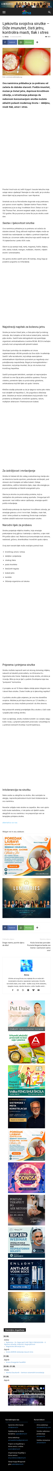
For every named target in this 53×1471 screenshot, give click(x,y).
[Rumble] (24, 990)
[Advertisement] (26, 148)
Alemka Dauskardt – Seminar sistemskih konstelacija (25, 1372)
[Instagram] (19, 990)
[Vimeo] (34, 990)
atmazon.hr (41, 1436)
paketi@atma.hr (18, 1464)
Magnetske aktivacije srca (15, 1346)
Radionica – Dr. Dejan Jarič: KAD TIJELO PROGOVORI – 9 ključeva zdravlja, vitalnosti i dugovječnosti (25, 1343)
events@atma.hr (14, 1449)
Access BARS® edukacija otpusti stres (19, 1352)
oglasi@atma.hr (21, 1434)
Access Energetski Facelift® (16, 1362)
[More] (37, 42)
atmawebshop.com (44, 1427)
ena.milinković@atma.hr (17, 1458)
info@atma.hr (13, 1427)
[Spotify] (29, 990)
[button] (4, 12)
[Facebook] (14, 990)
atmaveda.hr (41, 1442)
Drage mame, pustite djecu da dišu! (13, 944)
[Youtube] (39, 990)
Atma (7, 37)
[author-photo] (26, 971)
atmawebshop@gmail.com (18, 1440)
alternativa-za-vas (9, 822)
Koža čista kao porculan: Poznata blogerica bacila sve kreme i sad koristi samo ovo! (39, 947)
